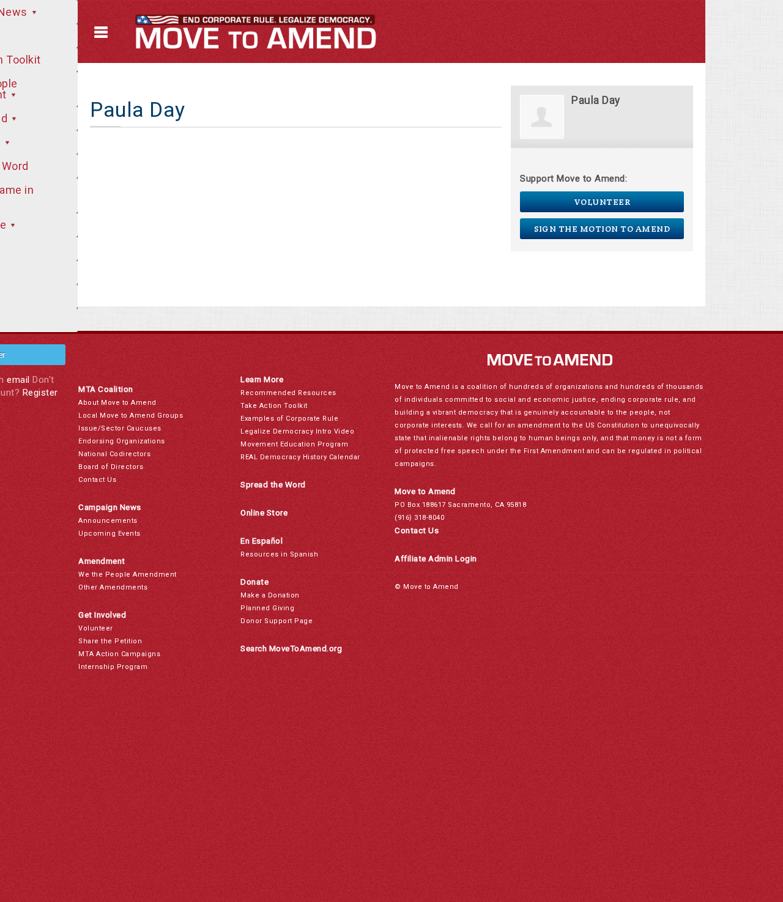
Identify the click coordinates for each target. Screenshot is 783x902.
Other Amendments (112, 587)
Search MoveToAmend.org (291, 648)
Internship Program (112, 667)
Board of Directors (110, 467)
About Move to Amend (117, 403)
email (18, 379)
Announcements (108, 521)
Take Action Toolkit (274, 406)
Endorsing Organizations (121, 441)
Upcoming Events (109, 534)
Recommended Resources (288, 393)
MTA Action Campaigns (119, 654)
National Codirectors (114, 454)
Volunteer (602, 201)
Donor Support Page (276, 621)
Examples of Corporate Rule (289, 419)
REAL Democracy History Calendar (300, 457)
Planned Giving (267, 608)
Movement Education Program (294, 444)
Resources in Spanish (279, 554)
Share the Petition (110, 641)
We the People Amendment (127, 575)
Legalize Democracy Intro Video (297, 431)
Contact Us (97, 480)
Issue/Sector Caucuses (119, 428)
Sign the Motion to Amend (602, 228)
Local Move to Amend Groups (130, 416)
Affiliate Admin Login (436, 558)
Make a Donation (270, 595)
